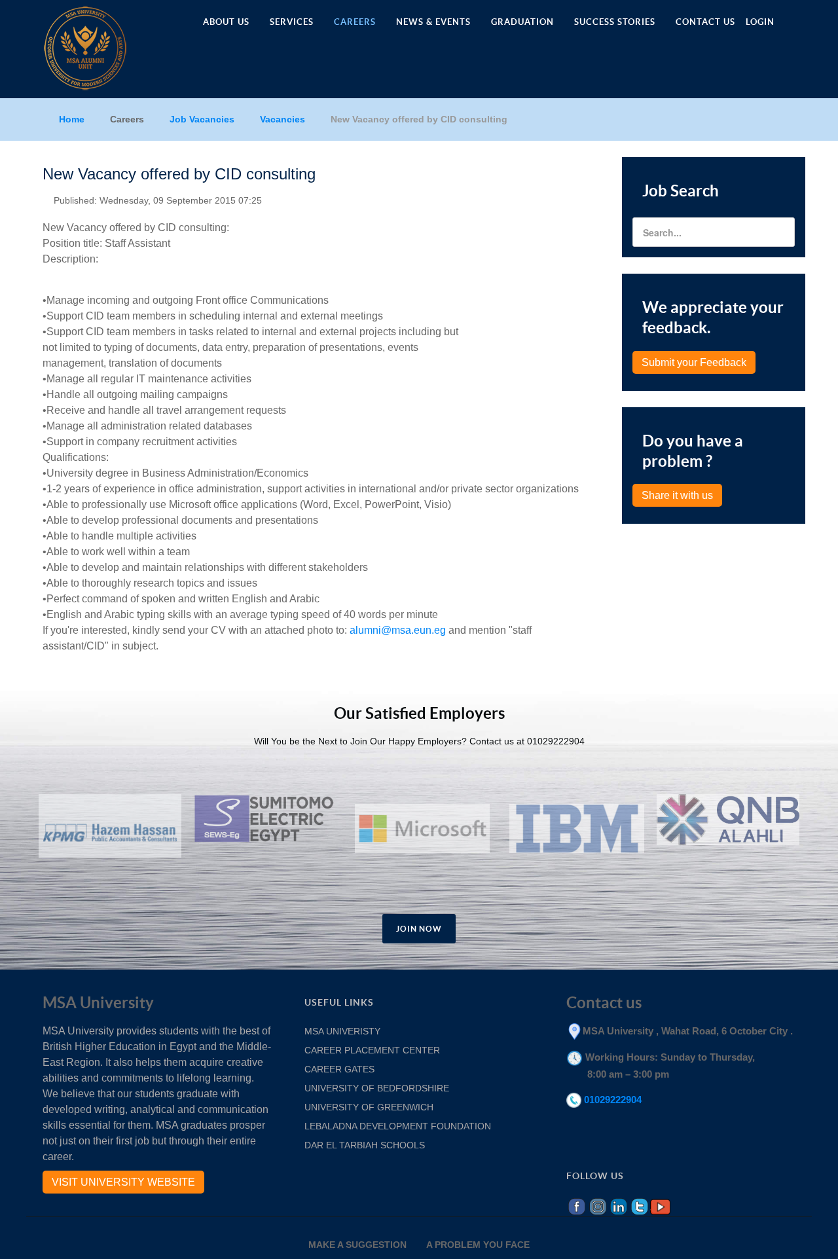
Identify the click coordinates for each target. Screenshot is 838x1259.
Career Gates (339, 1069)
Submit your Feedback (694, 362)
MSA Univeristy (342, 1031)
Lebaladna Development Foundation (399, 1126)
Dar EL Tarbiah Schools (364, 1145)
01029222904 (613, 1099)
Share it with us (677, 495)
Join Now (419, 928)
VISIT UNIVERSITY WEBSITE (123, 1182)
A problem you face (478, 1244)
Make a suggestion (357, 1244)
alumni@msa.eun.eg (398, 630)
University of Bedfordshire (376, 1088)
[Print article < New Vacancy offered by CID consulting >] (579, 198)
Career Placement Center (372, 1050)
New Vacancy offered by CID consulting (179, 174)
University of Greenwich (370, 1107)
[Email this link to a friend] (595, 198)
